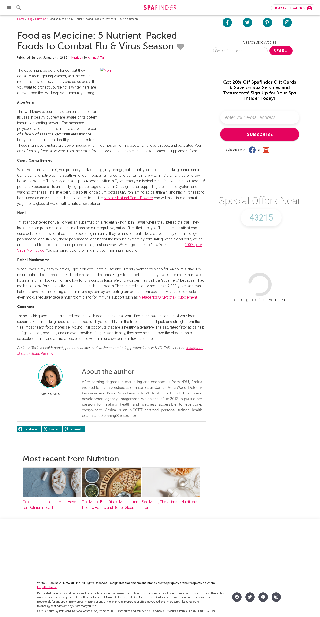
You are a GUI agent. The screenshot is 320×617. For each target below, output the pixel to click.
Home (20, 19)
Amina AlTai (96, 57)
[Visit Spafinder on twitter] (247, 22)
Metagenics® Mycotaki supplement (168, 297)
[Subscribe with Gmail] (266, 149)
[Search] (18, 7)
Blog (30, 19)
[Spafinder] (160, 8)
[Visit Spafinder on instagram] (287, 22)
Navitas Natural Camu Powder (128, 198)
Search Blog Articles (259, 42)
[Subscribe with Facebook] (252, 149)
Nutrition (40, 19)
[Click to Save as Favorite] (180, 47)
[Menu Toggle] (9, 7)
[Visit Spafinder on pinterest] (267, 22)
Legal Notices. (47, 587)
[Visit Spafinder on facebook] (227, 22)
